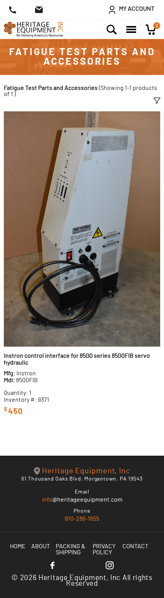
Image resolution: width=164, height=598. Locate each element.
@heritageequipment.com (82, 500)
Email (82, 492)
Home (18, 546)
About (40, 546)
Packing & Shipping (70, 549)
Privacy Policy (104, 549)
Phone (82, 511)
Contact (135, 546)
